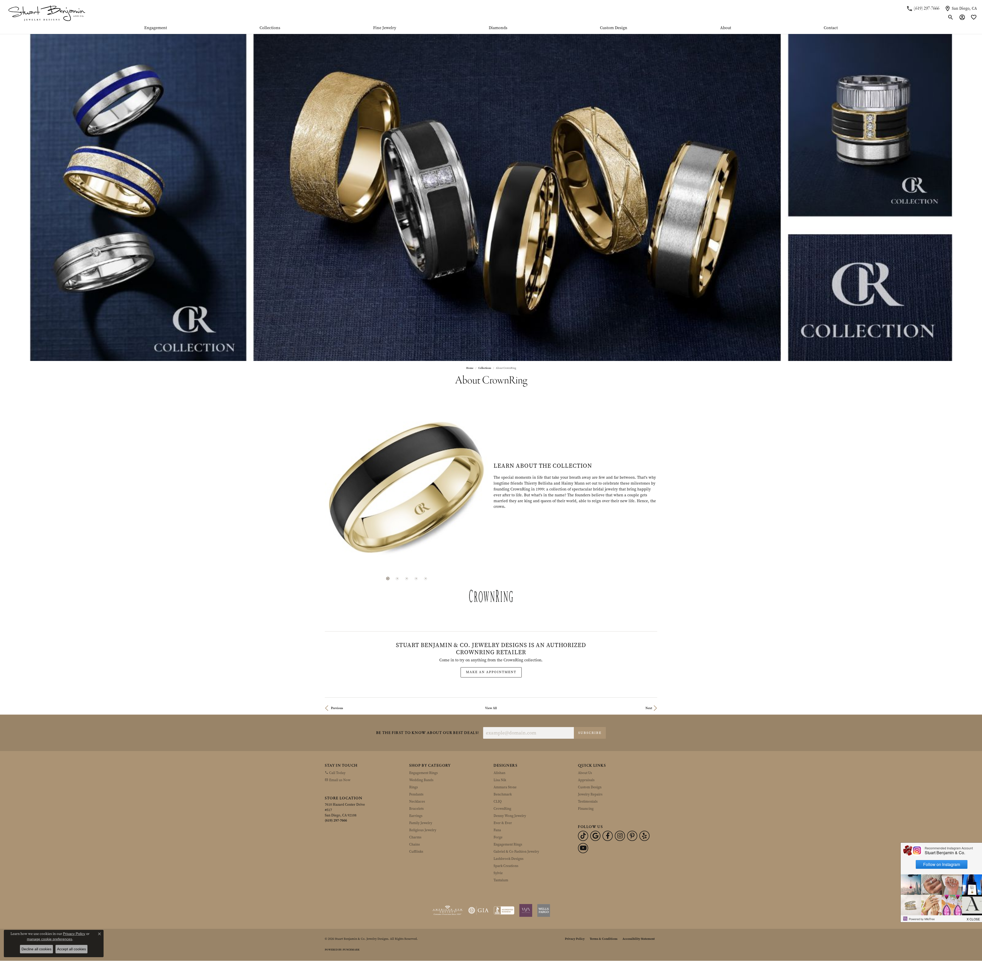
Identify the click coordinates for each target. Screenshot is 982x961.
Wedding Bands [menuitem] (421, 754)
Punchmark (351, 923)
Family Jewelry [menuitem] (420, 796)
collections (484, 368)
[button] (950, 17)
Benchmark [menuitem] (503, 768)
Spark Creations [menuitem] (506, 839)
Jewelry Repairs (590, 768)
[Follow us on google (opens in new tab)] (595, 810)
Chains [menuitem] (414, 818)
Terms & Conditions (603, 913)
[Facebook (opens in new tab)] (607, 810)
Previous (337, 682)
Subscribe (589, 706)
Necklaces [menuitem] (417, 775)
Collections (270, 28)
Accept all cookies (71, 949)
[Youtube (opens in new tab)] (583, 822)
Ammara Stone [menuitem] (505, 761)
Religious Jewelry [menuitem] (422, 804)
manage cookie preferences (49, 939)
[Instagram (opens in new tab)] (620, 810)
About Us (585, 746)
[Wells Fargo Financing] (543, 884)
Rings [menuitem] (413, 761)
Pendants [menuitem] (416, 768)
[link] (922, 8)
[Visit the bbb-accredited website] (504, 884)
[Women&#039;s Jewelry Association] (525, 884)
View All (491, 682)
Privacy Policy (575, 913)
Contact (831, 28)
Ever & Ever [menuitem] (503, 796)
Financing (586, 782)
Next (648, 682)
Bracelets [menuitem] (416, 782)
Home (469, 368)
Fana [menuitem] (497, 804)
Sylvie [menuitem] (498, 847)
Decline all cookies (36, 949)
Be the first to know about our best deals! (427, 707)
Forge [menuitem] (498, 811)
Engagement (155, 28)
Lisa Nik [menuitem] (500, 754)
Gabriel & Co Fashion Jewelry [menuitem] (516, 825)
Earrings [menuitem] (415, 789)
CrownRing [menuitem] (502, 782)
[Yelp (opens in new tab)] (644, 810)
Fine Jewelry (384, 28)
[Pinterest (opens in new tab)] (632, 810)
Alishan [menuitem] (499, 746)
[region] (406, 473)
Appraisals (586, 754)
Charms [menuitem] (415, 811)
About (725, 28)
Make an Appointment (491, 645)
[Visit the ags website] (447, 884)
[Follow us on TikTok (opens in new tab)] (583, 810)
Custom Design (613, 28)
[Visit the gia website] (478, 884)
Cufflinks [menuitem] (416, 825)
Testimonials (588, 775)
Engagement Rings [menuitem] (423, 746)
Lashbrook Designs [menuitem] (508, 832)
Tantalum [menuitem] (501, 854)
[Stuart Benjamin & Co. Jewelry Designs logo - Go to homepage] (46, 13)
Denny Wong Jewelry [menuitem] (510, 789)
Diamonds (498, 28)
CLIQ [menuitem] (498, 775)
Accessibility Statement (638, 913)
